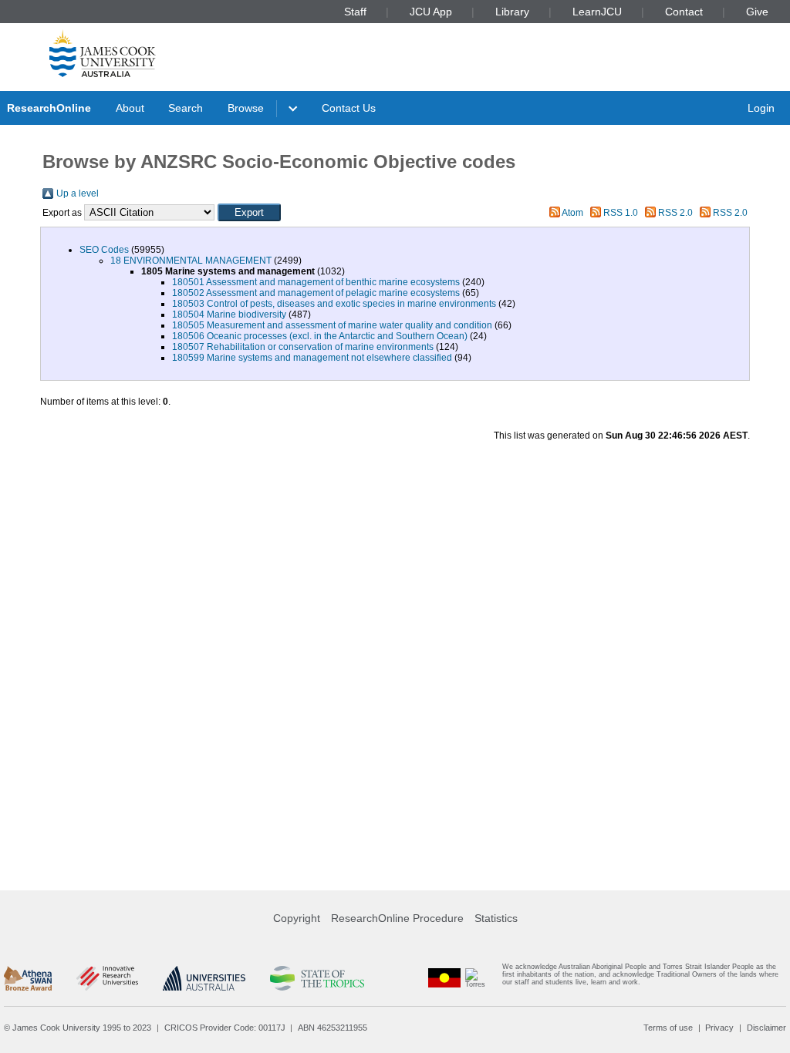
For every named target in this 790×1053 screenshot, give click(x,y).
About (130, 108)
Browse (246, 108)
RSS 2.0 (675, 212)
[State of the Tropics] (317, 978)
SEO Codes (104, 249)
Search (185, 108)
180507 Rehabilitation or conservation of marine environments (303, 346)
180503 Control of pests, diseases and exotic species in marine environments (334, 303)
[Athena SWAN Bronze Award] (28, 978)
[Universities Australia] (204, 978)
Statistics (496, 918)
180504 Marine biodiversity (229, 314)
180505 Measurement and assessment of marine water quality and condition (332, 325)
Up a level (77, 193)
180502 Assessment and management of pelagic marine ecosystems (316, 293)
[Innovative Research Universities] (106, 978)
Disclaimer (766, 1027)
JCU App (431, 11)
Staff (355, 11)
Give (757, 11)
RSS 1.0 (620, 212)
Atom (572, 212)
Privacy (719, 1027)
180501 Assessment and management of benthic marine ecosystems (316, 282)
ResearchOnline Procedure (397, 918)
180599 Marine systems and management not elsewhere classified (312, 357)
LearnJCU (597, 11)
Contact (684, 11)
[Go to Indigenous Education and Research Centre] (444, 978)
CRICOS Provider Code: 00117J (224, 1027)
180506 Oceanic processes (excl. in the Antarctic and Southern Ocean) (320, 336)
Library (512, 11)
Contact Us (349, 108)
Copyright (296, 918)
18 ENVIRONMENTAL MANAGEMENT (191, 260)
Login (761, 108)
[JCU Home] (102, 53)
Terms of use (668, 1027)
